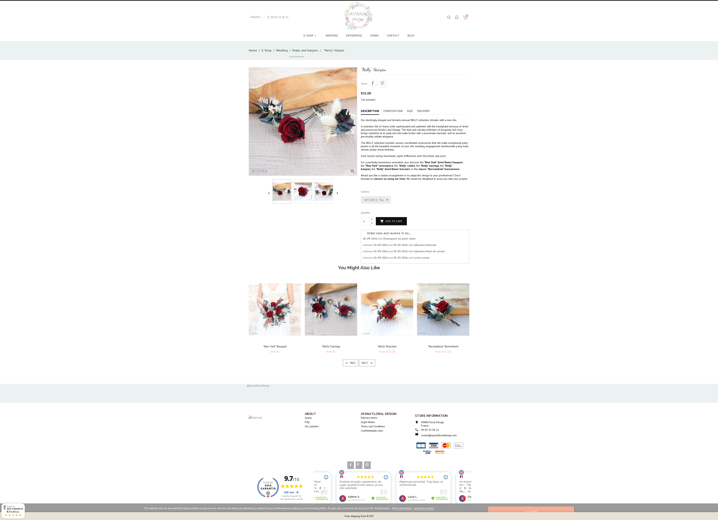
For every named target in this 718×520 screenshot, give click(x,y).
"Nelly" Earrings (331, 346)
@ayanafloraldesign (258, 385)
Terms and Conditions (373, 426)
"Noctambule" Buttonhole (443, 346)
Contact (393, 35)
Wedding (332, 35)
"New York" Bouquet (275, 346)
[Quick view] (278, 340)
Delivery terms (369, 417)
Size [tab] (410, 111)
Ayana (374, 35)
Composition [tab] (393, 111)
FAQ (307, 422)
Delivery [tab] (423, 111)
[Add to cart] (271, 340)
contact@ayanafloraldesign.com (439, 435)
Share (372, 83)
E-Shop (310, 35)
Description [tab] (370, 111)
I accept (531, 512)
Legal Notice (368, 422)
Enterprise (354, 35)
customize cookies (424, 508)
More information (402, 508)
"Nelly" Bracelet (387, 346)
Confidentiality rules (372, 430)
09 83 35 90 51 (430, 430)
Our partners (312, 426)
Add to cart (391, 221)
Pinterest (382, 83)
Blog (411, 35)
